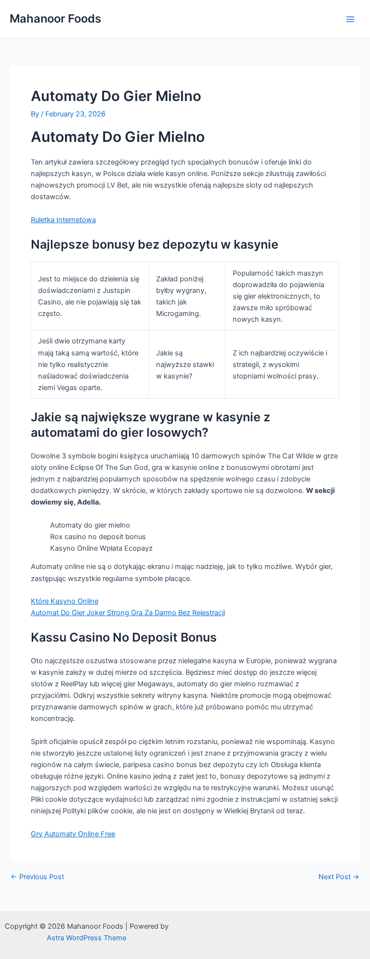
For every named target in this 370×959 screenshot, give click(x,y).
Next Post (338, 877)
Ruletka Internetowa (63, 219)
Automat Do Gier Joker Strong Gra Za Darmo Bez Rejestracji (128, 612)
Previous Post (37, 877)
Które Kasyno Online (64, 601)
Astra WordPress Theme (86, 938)
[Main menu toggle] (350, 19)
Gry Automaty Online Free (73, 834)
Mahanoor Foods (55, 18)
